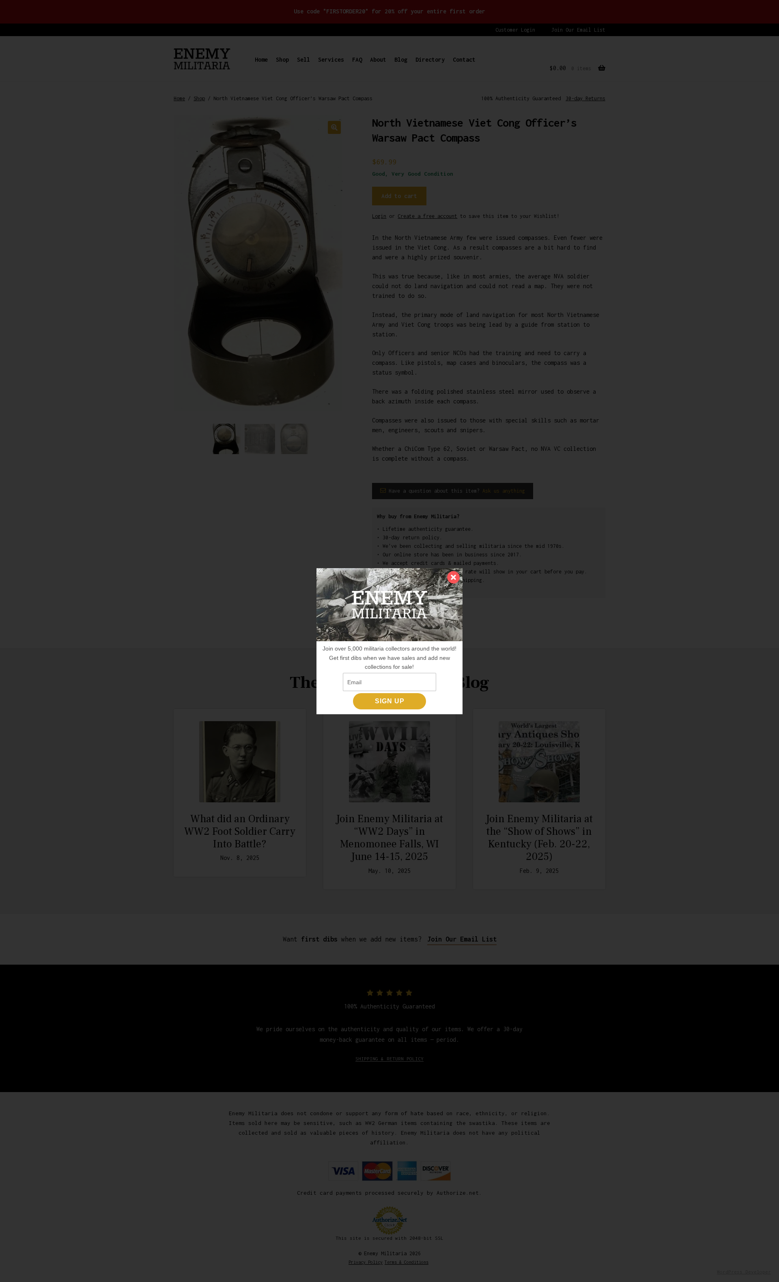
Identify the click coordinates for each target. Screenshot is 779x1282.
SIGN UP (390, 701)
